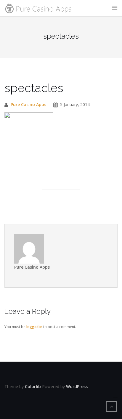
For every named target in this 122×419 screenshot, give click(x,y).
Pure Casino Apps (28, 104)
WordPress (77, 386)
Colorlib (33, 386)
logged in (34, 326)
